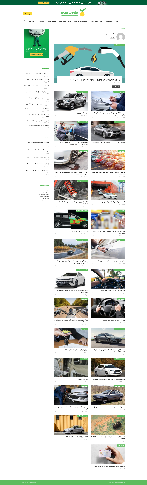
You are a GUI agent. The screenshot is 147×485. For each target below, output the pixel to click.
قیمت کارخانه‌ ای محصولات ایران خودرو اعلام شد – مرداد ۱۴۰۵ (37, 98)
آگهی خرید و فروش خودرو (43, 200)
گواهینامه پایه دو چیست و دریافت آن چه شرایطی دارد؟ (109, 466)
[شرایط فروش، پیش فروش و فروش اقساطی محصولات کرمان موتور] (71, 279)
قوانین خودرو (41, 21)
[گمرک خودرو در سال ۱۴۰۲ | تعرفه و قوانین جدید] (108, 190)
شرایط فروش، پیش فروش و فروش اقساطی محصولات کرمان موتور (72, 291)
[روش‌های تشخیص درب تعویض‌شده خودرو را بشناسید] (108, 249)
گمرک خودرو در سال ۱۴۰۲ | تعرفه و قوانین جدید (112, 202)
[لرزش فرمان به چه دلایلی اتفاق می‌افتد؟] (108, 308)
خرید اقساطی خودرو (44, 196)
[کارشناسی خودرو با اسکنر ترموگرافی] (71, 219)
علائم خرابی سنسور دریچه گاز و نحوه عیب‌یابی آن (37, 125)
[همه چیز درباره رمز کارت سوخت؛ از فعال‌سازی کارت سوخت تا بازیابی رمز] (108, 219)
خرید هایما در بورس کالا (81, 113)
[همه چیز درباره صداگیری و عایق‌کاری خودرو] (108, 279)
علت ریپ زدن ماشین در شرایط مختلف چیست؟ (38, 121)
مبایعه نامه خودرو (45, 198)
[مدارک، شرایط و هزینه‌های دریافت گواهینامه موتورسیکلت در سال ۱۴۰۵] (71, 308)
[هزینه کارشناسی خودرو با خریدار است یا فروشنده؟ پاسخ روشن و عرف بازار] (108, 101)
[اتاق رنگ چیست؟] (71, 367)
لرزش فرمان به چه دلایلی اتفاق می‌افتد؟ (114, 320)
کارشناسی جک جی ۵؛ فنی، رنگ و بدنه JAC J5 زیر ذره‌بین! (37, 150)
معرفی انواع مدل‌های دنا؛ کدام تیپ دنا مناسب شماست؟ (109, 379)
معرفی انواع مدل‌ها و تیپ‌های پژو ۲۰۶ (77, 437)
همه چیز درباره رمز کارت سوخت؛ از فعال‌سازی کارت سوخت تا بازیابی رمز (108, 232)
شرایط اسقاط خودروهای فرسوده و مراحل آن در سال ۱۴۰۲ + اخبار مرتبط (37, 74)
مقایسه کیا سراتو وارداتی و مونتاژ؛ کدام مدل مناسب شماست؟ (108, 143)
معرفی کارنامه (109, 21)
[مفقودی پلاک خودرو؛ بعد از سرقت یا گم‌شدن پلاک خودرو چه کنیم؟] (71, 395)
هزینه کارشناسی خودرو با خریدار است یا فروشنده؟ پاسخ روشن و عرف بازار (109, 114)
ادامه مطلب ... (116, 86)
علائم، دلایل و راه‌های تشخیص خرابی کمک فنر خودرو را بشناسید (72, 203)
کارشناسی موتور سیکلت (44, 194)
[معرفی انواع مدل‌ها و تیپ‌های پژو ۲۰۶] (71, 425)
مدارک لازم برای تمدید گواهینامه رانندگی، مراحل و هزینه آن (36, 86)
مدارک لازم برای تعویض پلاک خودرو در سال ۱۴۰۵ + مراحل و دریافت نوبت (37, 80)
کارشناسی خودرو (45, 192)
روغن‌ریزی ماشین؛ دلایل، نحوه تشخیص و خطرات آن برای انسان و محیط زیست (71, 173)
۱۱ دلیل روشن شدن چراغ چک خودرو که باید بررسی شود (37, 92)
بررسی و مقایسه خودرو (65, 21)
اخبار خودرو (31, 21)
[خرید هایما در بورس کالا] (71, 101)
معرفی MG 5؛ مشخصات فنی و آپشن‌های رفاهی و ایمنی (38, 143)
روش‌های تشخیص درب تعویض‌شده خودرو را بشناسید (110, 261)
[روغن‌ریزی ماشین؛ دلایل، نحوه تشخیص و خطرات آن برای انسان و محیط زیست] (71, 160)
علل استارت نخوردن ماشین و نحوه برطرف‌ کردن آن (37, 104)
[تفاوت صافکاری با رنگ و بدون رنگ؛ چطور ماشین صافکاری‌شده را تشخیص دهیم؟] (71, 131)
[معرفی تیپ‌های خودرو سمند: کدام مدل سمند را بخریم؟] (108, 395)
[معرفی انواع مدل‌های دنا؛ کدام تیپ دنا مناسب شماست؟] (108, 367)
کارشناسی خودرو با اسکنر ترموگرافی (78, 231)
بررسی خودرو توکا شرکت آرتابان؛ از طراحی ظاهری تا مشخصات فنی (37, 164)
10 (54, 206)
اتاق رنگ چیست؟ (83, 379)
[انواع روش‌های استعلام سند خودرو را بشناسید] (71, 338)
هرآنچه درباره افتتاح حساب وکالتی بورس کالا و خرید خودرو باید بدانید (108, 173)
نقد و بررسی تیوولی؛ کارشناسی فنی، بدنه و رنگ (38, 157)
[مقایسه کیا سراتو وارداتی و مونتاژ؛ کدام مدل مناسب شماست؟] (108, 131)
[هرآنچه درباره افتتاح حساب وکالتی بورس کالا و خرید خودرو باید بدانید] (108, 160)
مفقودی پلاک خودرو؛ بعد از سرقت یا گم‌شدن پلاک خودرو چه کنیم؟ (71, 408)
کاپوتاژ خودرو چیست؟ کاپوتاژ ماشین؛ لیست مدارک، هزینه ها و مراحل (108, 438)
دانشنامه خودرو (52, 21)
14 (91, 236)
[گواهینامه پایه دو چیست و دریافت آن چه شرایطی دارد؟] (108, 454)
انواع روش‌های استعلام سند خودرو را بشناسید (75, 350)
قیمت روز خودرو (45, 191)
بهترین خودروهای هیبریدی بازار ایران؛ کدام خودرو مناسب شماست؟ (93, 79)
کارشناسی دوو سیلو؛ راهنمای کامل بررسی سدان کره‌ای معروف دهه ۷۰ (37, 171)
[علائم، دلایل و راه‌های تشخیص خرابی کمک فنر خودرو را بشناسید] (71, 190)
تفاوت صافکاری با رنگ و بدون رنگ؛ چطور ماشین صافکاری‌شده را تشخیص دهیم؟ (74, 144)
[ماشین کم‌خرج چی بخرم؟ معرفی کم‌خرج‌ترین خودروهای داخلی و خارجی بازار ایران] (71, 249)
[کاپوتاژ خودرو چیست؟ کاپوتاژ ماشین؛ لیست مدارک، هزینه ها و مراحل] (108, 425)
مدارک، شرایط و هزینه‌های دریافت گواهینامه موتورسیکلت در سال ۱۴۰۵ (71, 321)
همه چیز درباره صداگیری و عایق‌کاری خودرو (113, 290)
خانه (117, 21)
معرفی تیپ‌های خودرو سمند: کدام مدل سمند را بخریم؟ (109, 407)
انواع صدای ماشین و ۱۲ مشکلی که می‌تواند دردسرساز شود (37, 109)
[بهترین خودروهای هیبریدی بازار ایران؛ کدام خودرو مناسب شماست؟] (89, 63)
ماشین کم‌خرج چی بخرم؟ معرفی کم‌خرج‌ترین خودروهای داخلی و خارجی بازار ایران (72, 262)
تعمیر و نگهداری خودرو (96, 21)
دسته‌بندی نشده (83, 151)
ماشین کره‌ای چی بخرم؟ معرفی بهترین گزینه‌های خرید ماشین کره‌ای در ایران (109, 351)
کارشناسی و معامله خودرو (80, 21)
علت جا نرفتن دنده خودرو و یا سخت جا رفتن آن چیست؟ (38, 115)
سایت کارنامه (27, 14)
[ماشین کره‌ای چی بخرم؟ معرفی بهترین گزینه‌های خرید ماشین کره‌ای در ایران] (108, 338)
